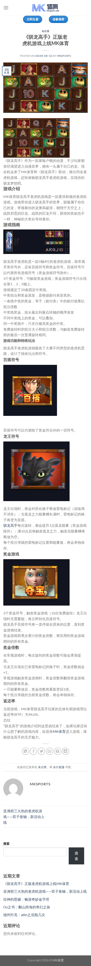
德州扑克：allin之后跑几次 (24, 915)
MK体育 (59, 731)
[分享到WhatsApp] (25, 751)
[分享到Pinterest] (57, 751)
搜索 (6, 843)
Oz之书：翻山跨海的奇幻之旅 (26, 907)
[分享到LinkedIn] (65, 751)
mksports (64, 55)
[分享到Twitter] (41, 751)
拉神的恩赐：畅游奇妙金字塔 (26, 899)
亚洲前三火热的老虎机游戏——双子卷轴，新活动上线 (23, 816)
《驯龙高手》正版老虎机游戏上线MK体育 (36, 883)
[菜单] (6, 7)
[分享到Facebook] (33, 751)
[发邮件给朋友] (49, 751)
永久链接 (58, 767)
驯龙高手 (10, 525)
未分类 (45, 31)
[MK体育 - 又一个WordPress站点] (45, 7)
